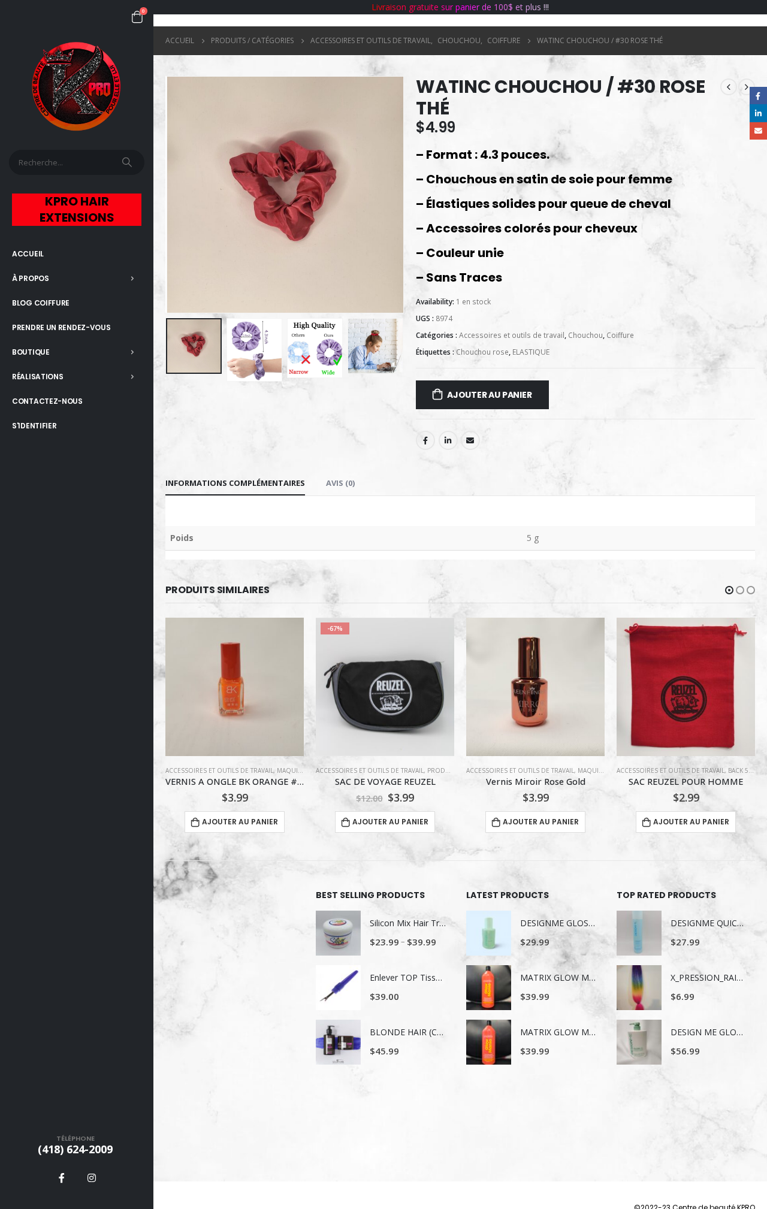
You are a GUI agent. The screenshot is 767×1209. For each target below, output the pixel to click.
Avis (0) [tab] (340, 482)
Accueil (28, 254)
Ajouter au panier (489, 395)
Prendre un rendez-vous (61, 327)
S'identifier (34, 426)
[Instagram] (92, 1178)
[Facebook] (62, 1178)
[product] (385, 687)
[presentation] (168, 195)
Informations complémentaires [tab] (235, 482)
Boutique (31, 352)
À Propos (30, 278)
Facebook (425, 440)
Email (470, 440)
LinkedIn (448, 440)
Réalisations (37, 376)
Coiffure (620, 335)
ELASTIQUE (530, 352)
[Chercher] (128, 162)
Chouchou (585, 335)
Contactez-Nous (47, 401)
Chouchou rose (482, 352)
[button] (729, 590)
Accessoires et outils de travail (511, 335)
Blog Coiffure (41, 303)
